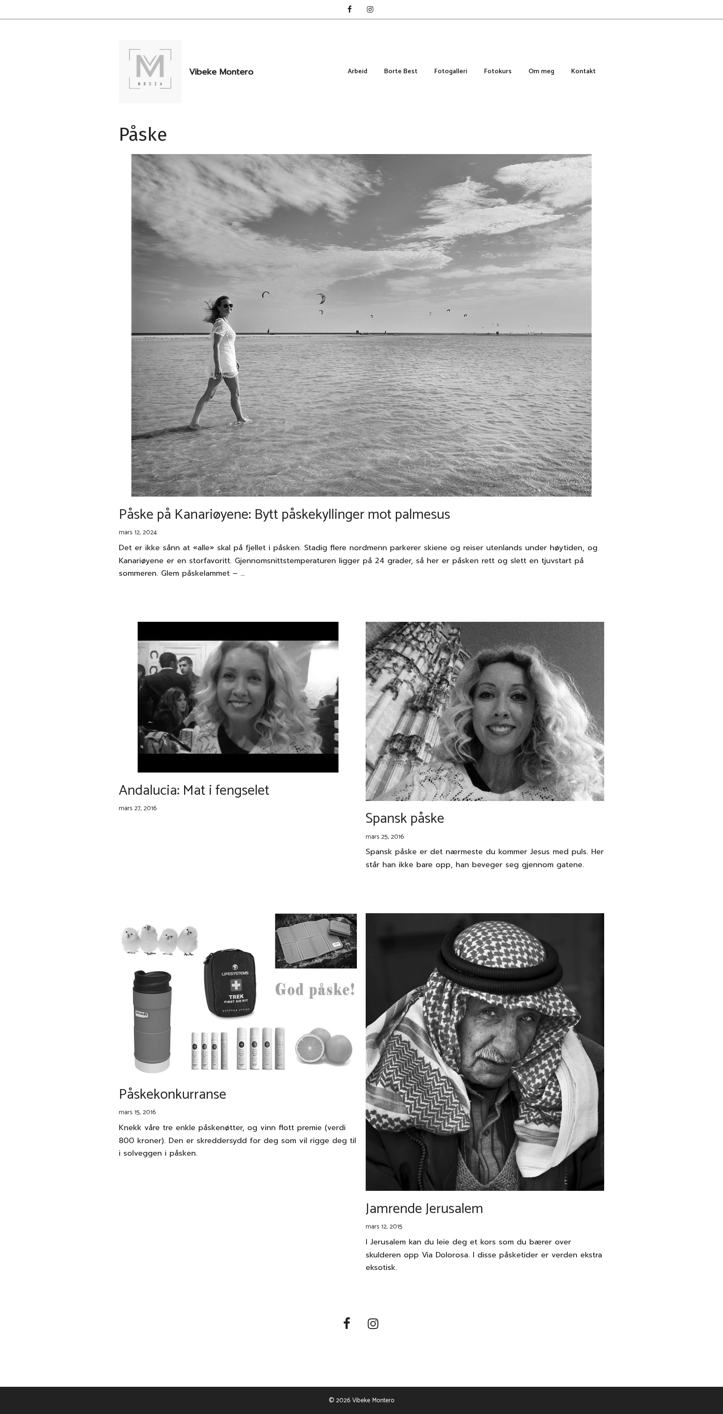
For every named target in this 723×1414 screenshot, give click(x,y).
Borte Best (401, 71)
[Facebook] (349, 10)
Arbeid (357, 71)
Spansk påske (405, 818)
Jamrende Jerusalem (424, 1209)
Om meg (541, 71)
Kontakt (583, 71)
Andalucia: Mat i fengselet (194, 790)
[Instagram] (370, 10)
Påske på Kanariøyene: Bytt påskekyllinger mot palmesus (284, 514)
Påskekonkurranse (172, 1094)
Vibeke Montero (221, 71)
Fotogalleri (450, 71)
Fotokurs (498, 71)
